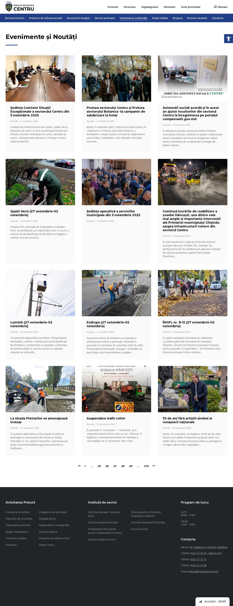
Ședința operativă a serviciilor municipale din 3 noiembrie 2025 (113, 213)
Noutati (14, 121)
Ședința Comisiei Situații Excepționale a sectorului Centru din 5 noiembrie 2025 (39, 111)
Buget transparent (17, 531)
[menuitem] (113, 7)
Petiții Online (46, 545)
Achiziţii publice (48, 531)
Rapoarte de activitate (19, 518)
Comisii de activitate (18, 512)
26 (107, 466)
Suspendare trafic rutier (106, 418)
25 (99, 466)
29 (130, 466)
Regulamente (47, 518)
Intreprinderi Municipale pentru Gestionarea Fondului (105, 531)
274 (146, 466)
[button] (228, 38)
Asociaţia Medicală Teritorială (148, 522)
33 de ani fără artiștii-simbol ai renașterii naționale (187, 420)
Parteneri (11, 545)
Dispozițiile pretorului (18, 525)
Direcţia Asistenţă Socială (103, 522)
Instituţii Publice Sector (102, 539)
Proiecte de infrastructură (54, 538)
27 (114, 466)
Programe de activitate (53, 512)
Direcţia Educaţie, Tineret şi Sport (104, 514)
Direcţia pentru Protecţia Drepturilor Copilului (146, 514)
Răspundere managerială (54, 525)
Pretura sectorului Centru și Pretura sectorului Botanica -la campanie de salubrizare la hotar (116, 111)
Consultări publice (16, 538)
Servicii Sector (139, 529)
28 (122, 466)
